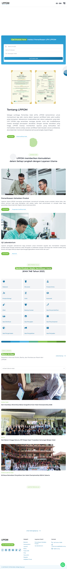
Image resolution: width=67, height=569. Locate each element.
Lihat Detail (5, 209)
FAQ (25, 553)
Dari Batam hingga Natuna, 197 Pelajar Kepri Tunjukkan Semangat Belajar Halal (28, 440)
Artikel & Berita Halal (7, 472)
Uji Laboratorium (39, 545)
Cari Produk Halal (33, 58)
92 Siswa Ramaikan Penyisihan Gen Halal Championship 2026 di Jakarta (25, 475)
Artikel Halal (4, 402)
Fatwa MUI (26, 555)
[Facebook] (6, 550)
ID (57, 3)
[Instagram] (2, 550)
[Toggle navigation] (64, 3)
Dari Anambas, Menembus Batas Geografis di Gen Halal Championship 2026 (27, 405)
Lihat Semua (59, 356)
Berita (3, 437)
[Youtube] (13, 550)
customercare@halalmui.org (58, 546)
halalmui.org (56, 548)
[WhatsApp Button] (62, 564)
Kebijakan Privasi (28, 559)
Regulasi (26, 557)
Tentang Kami (27, 544)
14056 (60, 542)
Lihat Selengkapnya (32, 531)
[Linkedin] (9, 550)
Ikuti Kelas (10, 136)
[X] (16, 550)
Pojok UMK (26, 550)
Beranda (26, 542)
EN (60, 3)
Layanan (26, 546)
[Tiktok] (20, 550)
